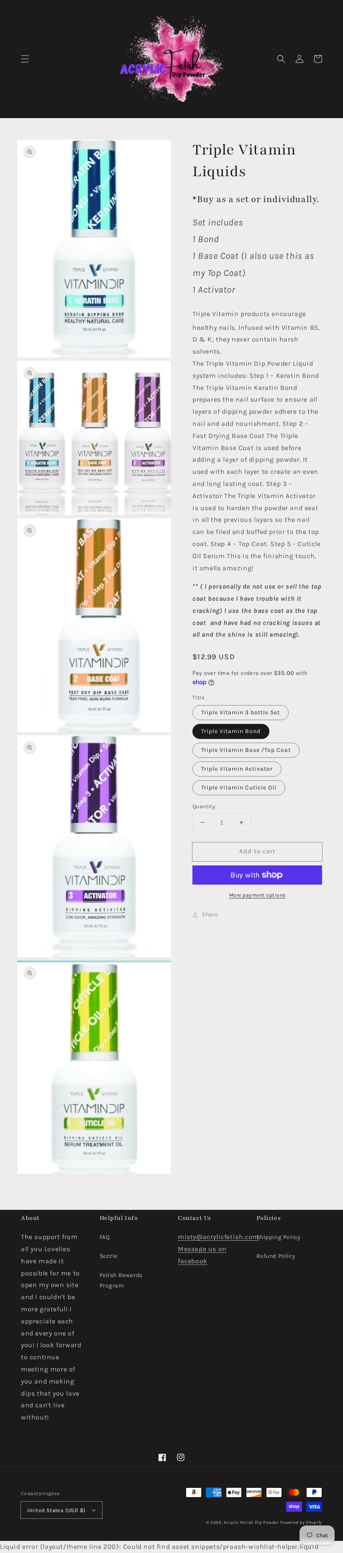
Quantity (203, 806)
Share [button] (210, 914)
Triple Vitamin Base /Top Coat (246, 750)
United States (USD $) (56, 1510)
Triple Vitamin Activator (237, 768)
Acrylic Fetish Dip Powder (251, 1522)
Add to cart (257, 851)
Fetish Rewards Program (121, 1280)
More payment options (257, 895)
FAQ (105, 1237)
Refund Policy (276, 1256)
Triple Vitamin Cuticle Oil (238, 787)
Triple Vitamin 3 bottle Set (240, 712)
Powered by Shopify (301, 1522)
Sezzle (109, 1256)
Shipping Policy (278, 1237)
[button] (25, 59)
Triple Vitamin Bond (231, 731)
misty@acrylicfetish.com (218, 1237)
